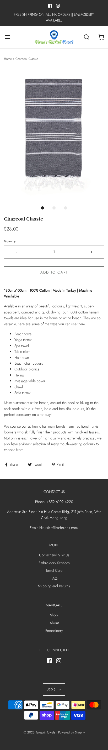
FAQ (54, 578)
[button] (54, 136)
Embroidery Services (54, 562)
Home (8, 58)
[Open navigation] (7, 37)
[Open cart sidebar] (101, 37)
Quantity (10, 241)
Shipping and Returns (54, 586)
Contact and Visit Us (54, 555)
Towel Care (54, 570)
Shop (54, 615)
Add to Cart (54, 272)
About (54, 623)
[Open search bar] (86, 37)
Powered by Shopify (71, 732)
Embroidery (54, 630)
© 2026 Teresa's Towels (39, 732)
